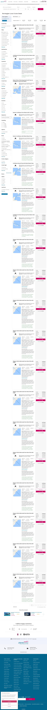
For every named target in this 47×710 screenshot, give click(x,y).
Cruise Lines (15, 1)
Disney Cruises (26, 683)
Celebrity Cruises (26, 664)
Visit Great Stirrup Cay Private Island (27, 159)
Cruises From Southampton (18, 663)
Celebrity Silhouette (36, 674)
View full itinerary (24, 41)
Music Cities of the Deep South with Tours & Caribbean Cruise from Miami (23, 80)
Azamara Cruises (26, 678)
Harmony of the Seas (36, 676)
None (4, 122)
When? (18, 7)
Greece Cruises (16, 680)
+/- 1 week (4, 124)
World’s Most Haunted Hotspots (7, 687)
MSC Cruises (26, 669)
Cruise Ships (26, 1)
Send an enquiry (32, 649)
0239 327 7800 (43, 1)
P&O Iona (34, 660)
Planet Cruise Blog (7, 664)
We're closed (44, 0)
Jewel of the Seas (36, 683)
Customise (9, 706)
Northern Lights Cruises (18, 672)
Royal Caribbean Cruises (28, 667)
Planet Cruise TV (27, 696)
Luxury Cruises (6, 676)
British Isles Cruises (17, 677)
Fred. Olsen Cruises (27, 676)
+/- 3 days (4, 123)
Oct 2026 (35, 20)
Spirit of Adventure (36, 685)
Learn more (34, 638)
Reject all (9, 703)
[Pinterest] (21, 696)
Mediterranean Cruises (17, 668)
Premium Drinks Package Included (27, 50)
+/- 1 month (5, 127)
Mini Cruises (6, 667)
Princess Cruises (26, 662)
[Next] (43, 614)
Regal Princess (35, 664)
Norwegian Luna (23, 58)
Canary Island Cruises (17, 689)
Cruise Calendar (6, 669)
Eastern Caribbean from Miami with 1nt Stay (23, 112)
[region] (9, 700)
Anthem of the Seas (36, 662)
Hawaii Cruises (16, 682)
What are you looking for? (7, 7)
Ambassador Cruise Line (27, 681)
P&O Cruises (26, 660)
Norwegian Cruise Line (30, 58)
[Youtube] (23, 696)
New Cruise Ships (36, 688)
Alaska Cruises (16, 679)
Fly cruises (6, 683)
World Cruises (16, 675)
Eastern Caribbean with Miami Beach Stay (22, 136)
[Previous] (3, 614)
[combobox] (10, 9)
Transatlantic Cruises (17, 673)
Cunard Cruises (26, 674)
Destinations (21, 1)
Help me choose (8, 172)
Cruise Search (6, 678)
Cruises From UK (16, 661)
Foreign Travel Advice (23, 705)
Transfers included (30, 52)
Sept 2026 (29, 20)
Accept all (9, 701)
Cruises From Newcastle (18, 666)
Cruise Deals (10, 1)
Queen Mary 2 (35, 667)
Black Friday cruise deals (8, 685)
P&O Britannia (35, 678)
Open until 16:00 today (33, 648)
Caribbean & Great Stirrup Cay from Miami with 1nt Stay (24, 56)
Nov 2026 (41, 20)
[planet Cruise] (4, 1)
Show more (3, 27)
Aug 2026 (23, 20)
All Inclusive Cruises (7, 660)
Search (41, 9)
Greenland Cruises (17, 687)
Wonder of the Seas (36, 681)
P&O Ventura (35, 671)
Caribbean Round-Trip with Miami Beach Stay (23, 163)
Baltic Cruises (16, 686)
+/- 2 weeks (5, 125)
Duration (33, 7)
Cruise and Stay (6, 681)
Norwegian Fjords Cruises (18, 670)
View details (40, 31)
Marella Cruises (26, 671)
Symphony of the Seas (36, 669)
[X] (19, 696)
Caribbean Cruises (17, 691)
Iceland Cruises (16, 684)
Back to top (15, 606)
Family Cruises (6, 671)
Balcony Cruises (6, 674)
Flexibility (28, 7)
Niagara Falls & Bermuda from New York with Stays (23, 25)
